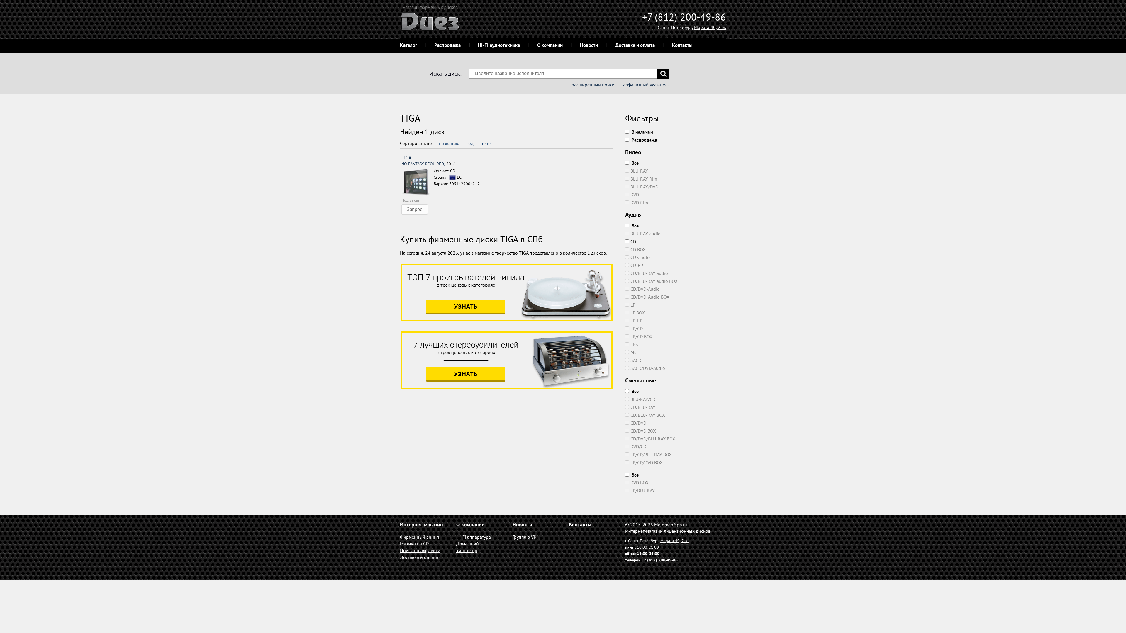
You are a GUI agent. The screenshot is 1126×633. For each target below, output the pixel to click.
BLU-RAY (639, 171)
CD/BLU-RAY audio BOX (654, 281)
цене (486, 143)
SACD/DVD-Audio (647, 368)
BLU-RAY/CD (642, 399)
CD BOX (638, 249)
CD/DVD (638, 423)
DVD (634, 195)
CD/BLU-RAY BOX (647, 415)
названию (449, 143)
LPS (634, 344)
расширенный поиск (593, 85)
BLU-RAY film (643, 179)
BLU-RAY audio (645, 233)
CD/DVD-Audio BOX (649, 297)
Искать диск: (445, 73)
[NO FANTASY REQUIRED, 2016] (417, 182)
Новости (589, 45)
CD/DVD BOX (643, 431)
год (470, 143)
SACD (635, 360)
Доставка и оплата (635, 45)
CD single (640, 257)
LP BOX (637, 313)
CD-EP (636, 265)
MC (633, 352)
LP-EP (636, 321)
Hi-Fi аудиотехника (499, 45)
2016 (428, 164)
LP (632, 305)
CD (633, 241)
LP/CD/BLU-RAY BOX (651, 454)
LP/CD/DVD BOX (646, 462)
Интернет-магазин (421, 524)
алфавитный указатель (646, 85)
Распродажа (447, 45)
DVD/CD (638, 447)
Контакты (682, 45)
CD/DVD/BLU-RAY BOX (652, 439)
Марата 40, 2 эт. (710, 27)
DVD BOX (639, 483)
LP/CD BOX (641, 336)
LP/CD (636, 328)
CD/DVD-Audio (645, 289)
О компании (550, 45)
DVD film (639, 202)
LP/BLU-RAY (642, 491)
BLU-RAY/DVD (644, 187)
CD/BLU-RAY (642, 407)
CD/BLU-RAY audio (649, 273)
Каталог (408, 45)
